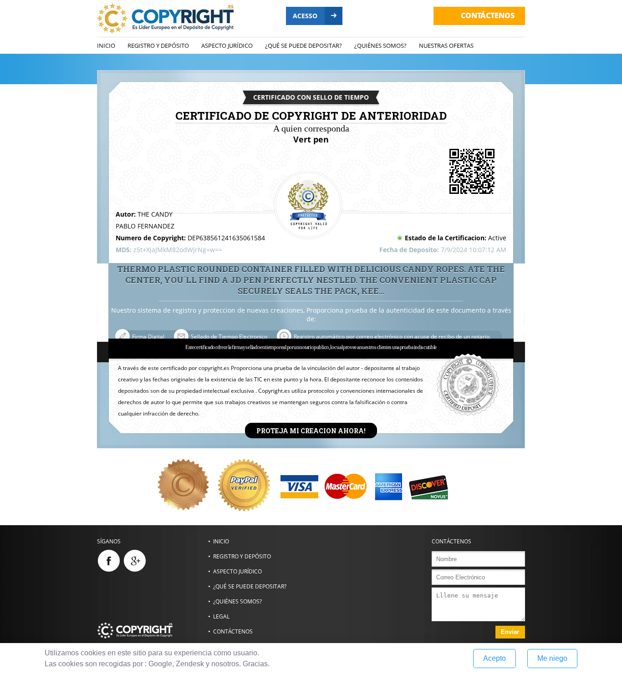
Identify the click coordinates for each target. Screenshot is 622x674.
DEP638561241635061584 (226, 237)
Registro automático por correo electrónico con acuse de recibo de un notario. (392, 336)
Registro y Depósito (158, 45)
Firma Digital (148, 336)
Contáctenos (233, 631)
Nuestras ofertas (446, 45)
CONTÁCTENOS (488, 15)
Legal (221, 616)
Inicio (106, 45)
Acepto (494, 658)
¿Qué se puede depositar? (303, 45)
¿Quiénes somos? (380, 45)
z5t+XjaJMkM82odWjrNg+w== (177, 249)
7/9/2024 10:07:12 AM (473, 249)
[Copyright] (152, 630)
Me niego (552, 658)
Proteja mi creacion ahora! (311, 430)
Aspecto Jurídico (227, 45)
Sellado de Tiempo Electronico (229, 336)
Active (497, 237)
